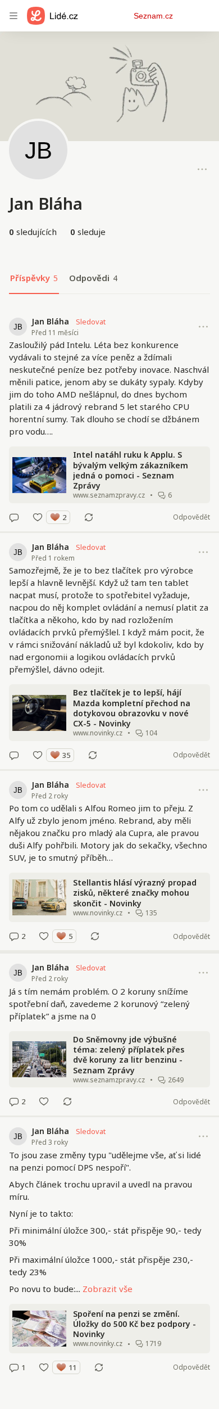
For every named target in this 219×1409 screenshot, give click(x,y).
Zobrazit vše (108, 1288)
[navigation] (13, 16)
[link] (109, 419)
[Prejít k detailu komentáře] (14, 517)
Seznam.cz (153, 15)
